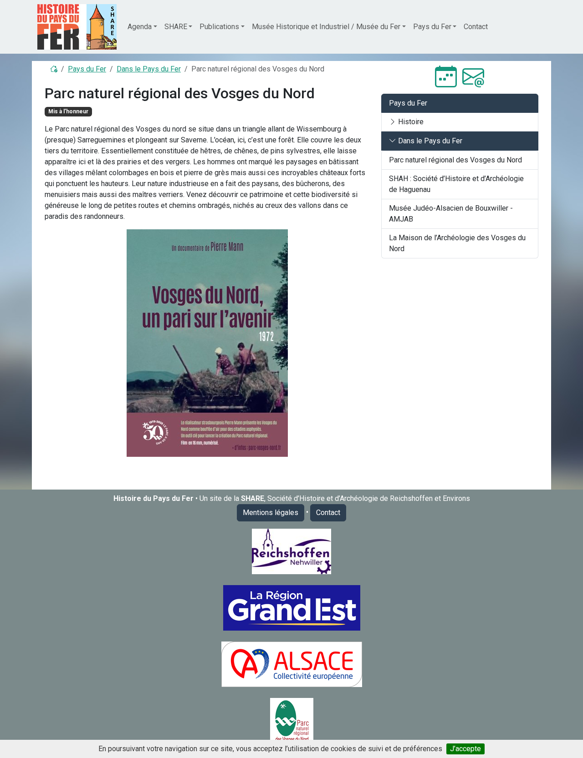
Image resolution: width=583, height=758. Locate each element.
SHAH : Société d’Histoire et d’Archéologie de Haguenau (456, 184)
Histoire (410, 121)
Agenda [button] (140, 26)
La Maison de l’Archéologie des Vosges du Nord (457, 243)
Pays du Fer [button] (432, 26)
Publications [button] (219, 26)
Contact (476, 26)
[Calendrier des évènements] (446, 77)
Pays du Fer (87, 69)
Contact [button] (328, 512)
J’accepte (465, 748)
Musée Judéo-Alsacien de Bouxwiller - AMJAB (451, 213)
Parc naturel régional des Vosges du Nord (455, 160)
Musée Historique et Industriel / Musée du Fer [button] (326, 26)
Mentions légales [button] (270, 512)
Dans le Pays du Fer (149, 69)
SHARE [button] (175, 26)
